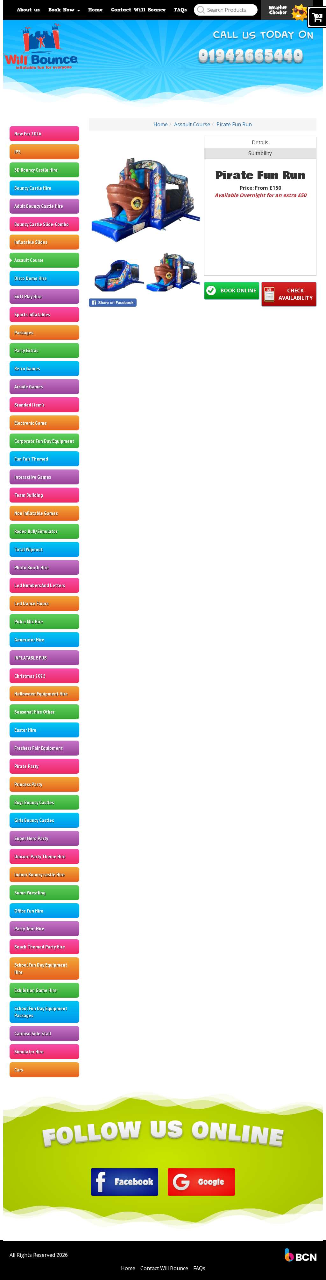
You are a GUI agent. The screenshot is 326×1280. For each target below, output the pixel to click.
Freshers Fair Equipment (38, 748)
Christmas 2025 (30, 676)
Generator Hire (29, 639)
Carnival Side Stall (32, 1033)
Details (260, 142)
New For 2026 (27, 133)
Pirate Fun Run (234, 124)
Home (95, 9)
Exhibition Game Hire (35, 990)
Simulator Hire (29, 1051)
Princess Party (28, 784)
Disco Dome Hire (30, 278)
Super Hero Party (31, 838)
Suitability (260, 153)
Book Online (238, 290)
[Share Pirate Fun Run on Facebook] (145, 302)
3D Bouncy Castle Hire (36, 170)
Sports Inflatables (32, 314)
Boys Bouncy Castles (34, 802)
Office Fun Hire (28, 910)
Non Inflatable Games (36, 513)
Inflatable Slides (30, 242)
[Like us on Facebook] (124, 1181)
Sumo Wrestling (30, 892)
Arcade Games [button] (28, 386)
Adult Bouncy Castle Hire (38, 206)
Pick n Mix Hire (28, 621)
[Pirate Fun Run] (145, 193)
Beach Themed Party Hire (39, 946)
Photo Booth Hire (31, 567)
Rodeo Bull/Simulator (35, 531)
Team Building (28, 495)
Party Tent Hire (29, 928)
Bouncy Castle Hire (32, 188)
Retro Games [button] (27, 368)
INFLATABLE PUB (30, 657)
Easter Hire (25, 730)
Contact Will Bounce (138, 9)
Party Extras (26, 350)
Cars (18, 1069)
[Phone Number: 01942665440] (250, 54)
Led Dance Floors (31, 603)
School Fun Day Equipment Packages (40, 1012)
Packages (23, 332)
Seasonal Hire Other (34, 711)
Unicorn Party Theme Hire (40, 856)
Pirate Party (26, 766)
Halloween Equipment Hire (41, 693)
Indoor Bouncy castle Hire (39, 874)
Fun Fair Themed (31, 458)
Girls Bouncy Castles (34, 820)
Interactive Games (32, 477)
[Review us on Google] (201, 1181)
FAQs (180, 9)
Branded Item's (29, 404)
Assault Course (29, 260)
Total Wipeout (28, 549)
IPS (17, 151)
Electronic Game (30, 423)
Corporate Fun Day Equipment (44, 441)
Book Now (62, 9)
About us (28, 9)
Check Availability (296, 294)
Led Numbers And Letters (39, 585)
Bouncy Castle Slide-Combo (41, 224)
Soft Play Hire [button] (28, 296)
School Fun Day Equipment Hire (40, 968)
